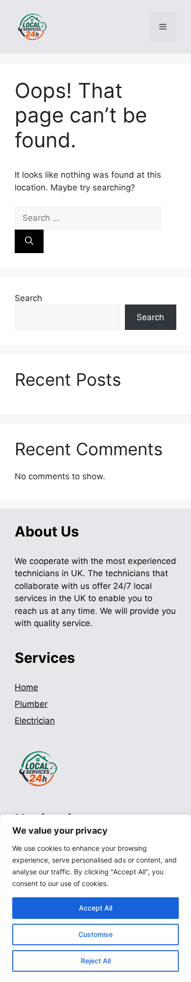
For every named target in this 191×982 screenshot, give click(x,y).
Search (28, 298)
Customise (95, 934)
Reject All (96, 961)
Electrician (35, 720)
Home (26, 687)
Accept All (95, 908)
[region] (95, 898)
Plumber (31, 704)
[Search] (29, 241)
